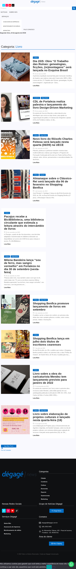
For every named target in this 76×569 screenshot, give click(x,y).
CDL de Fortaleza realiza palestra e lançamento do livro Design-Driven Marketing (52, 104)
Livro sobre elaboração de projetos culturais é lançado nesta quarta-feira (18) (51, 417)
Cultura (36, 57)
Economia (44, 488)
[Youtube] (10, 5)
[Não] (53, 567)
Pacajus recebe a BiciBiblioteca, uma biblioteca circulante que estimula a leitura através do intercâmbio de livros (24, 222)
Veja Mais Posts (8, 446)
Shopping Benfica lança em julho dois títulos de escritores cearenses (51, 341)
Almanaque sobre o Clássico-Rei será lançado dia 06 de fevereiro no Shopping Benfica (52, 183)
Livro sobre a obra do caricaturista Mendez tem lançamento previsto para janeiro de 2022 (50, 378)
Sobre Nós (7, 523)
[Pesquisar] (74, 8)
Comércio (36, 98)
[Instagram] (7, 5)
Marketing (44, 499)
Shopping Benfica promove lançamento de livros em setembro (51, 306)
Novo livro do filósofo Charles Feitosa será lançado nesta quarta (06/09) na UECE (53, 142)
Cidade (43, 478)
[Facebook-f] (3, 5)
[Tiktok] (13, 5)
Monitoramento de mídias (12, 530)
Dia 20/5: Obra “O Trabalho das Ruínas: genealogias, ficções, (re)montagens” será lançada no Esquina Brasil (52, 66)
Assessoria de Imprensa (12, 527)
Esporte (42, 175)
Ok (49, 567)
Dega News (45, 98)
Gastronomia (45, 495)
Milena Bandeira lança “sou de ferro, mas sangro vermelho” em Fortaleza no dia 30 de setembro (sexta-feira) (22, 266)
